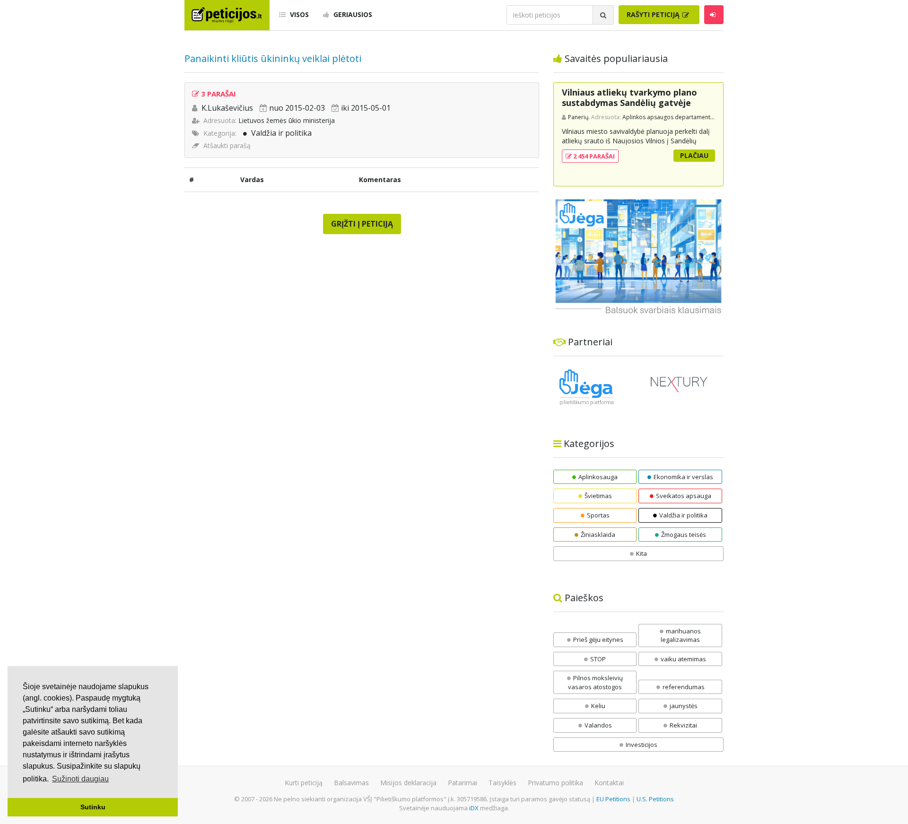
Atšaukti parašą (227, 145)
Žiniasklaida (598, 534)
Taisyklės (502, 782)
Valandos (598, 725)
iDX (474, 808)
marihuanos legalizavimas (681, 635)
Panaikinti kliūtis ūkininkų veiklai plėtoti (272, 58)
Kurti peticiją (304, 782)
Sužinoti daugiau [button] (80, 779)
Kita (641, 553)
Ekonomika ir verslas (683, 477)
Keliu (598, 705)
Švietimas (598, 495)
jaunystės (684, 705)
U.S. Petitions (655, 799)
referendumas (684, 687)
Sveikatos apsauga (683, 495)
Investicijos (641, 744)
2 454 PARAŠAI (593, 156)
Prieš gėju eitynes (598, 639)
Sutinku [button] (92, 807)
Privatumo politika (555, 782)
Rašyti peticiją (654, 14)
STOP (598, 659)
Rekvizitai (683, 725)
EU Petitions (613, 799)
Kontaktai (609, 782)
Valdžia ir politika (281, 133)
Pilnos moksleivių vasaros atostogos (595, 682)
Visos (298, 14)
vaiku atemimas (683, 659)
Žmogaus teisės (683, 534)
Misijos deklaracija (408, 782)
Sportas (598, 515)
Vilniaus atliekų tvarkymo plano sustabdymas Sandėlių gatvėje (629, 97)
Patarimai (462, 782)
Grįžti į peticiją (362, 224)
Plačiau (694, 155)
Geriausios (352, 14)
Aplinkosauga (598, 477)
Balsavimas (351, 782)
